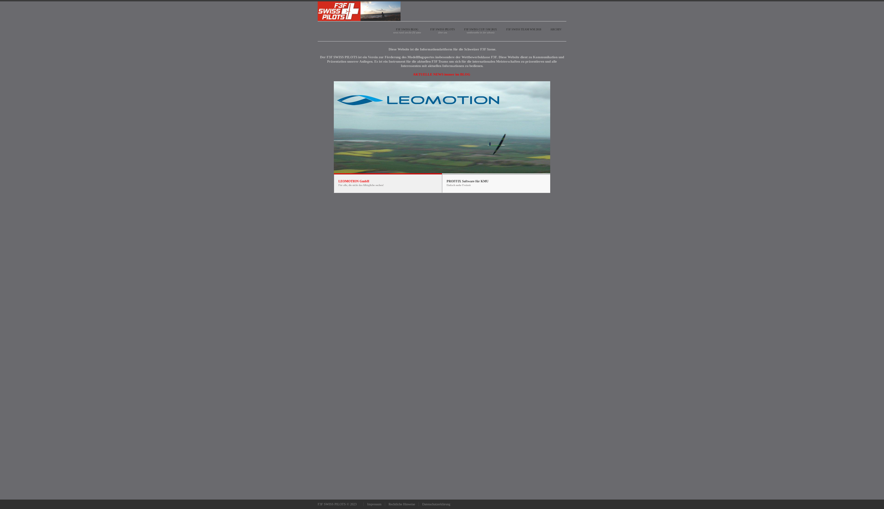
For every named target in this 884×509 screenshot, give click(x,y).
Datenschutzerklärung (436, 504)
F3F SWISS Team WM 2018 (523, 29)
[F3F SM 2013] (470, 74)
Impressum (374, 504)
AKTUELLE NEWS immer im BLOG (441, 74)
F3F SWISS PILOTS (442, 29)
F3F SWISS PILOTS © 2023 (337, 504)
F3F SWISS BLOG (407, 29)
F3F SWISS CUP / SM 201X (480, 29)
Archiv (556, 29)
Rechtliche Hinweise (402, 504)
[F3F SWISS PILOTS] (359, 11)
